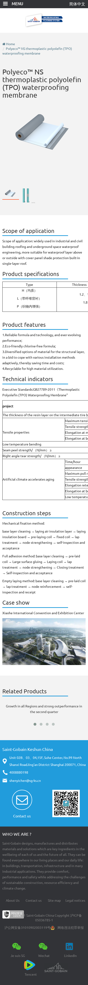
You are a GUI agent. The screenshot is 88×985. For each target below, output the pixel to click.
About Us (12, 900)
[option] (44, 132)
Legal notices (75, 900)
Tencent (31, 974)
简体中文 (77, 4)
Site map (54, 900)
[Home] (44, 20)
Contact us (22, 816)
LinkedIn (70, 956)
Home (10, 44)
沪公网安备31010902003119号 (27, 928)
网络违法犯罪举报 (70, 928)
